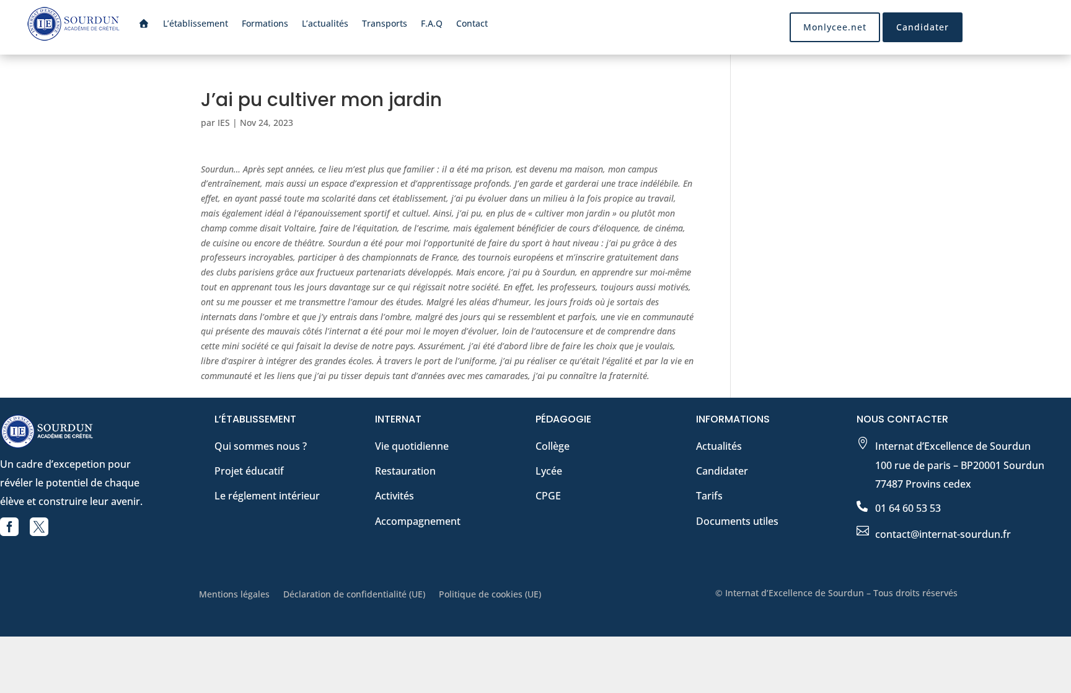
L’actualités (325, 23)
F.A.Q (432, 23)
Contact (472, 23)
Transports (384, 23)
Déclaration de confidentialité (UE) (354, 595)
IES (224, 122)
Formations (265, 23)
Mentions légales (234, 595)
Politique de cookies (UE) (490, 595)
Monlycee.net (834, 27)
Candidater (922, 27)
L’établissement (195, 23)
